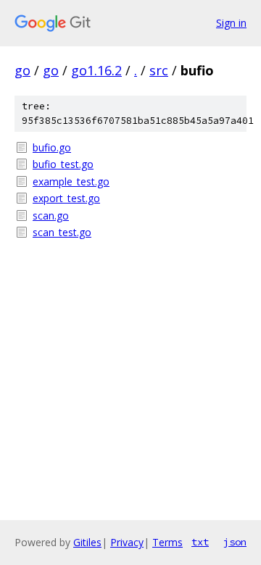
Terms (167, 542)
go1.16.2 (96, 70)
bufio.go (52, 147)
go (22, 70)
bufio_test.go (63, 164)
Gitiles (87, 542)
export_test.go (66, 198)
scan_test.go (62, 232)
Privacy (127, 542)
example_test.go (71, 181)
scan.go (51, 215)
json (234, 541)
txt (200, 541)
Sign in (231, 23)
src (158, 70)
